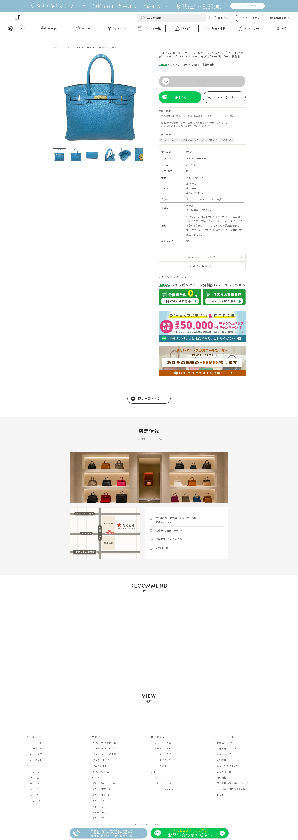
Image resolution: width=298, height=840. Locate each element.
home (55, 47)
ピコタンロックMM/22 (104, 748)
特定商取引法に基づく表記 (231, 789)
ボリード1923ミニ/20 (103, 783)
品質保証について (202, 265)
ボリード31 (98, 806)
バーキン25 (36, 742)
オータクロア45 (162, 760)
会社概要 (221, 760)
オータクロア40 (162, 754)
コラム (220, 795)
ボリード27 (98, 800)
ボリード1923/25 (101, 789)
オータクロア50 (162, 766)
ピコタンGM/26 (100, 771)
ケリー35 (34, 795)
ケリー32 (34, 789)
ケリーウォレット (164, 783)
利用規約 (221, 777)
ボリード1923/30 (101, 795)
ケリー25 (34, 777)
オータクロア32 (162, 748)
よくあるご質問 (225, 771)
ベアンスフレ (161, 777)
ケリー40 (35, 800)
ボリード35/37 (100, 812)
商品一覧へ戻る (149, 398)
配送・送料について (227, 748)
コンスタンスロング (165, 789)
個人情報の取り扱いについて (232, 783)
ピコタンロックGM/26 (104, 754)
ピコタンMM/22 (100, 766)
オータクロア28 (162, 742)
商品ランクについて (202, 257)
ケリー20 (34, 771)
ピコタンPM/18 (100, 760)
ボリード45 (98, 818)
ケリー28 (34, 783)
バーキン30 (36, 748)
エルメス (67, 47)
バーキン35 (36, 754)
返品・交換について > (173, 276)
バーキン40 (36, 760)
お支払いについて (226, 742)
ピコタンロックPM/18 (104, 742)
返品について (224, 754)
